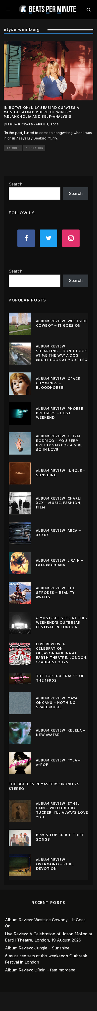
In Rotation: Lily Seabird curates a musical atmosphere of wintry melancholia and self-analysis (41, 112)
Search (15, 184)
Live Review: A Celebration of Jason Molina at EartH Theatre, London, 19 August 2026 (62, 653)
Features (13, 148)
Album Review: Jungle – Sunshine (37, 947)
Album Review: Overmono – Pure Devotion (55, 864)
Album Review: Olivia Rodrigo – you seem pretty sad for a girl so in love (59, 443)
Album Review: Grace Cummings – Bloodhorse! (58, 383)
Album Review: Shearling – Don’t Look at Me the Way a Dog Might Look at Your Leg (62, 353)
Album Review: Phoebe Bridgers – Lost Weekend (59, 413)
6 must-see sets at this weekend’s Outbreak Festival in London (61, 622)
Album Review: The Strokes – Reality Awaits (55, 592)
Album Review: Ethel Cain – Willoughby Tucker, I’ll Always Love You (62, 810)
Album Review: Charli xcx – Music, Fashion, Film (59, 502)
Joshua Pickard (18, 124)
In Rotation (34, 148)
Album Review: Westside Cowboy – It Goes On (62, 323)
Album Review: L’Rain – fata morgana (59, 562)
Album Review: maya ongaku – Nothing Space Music (56, 702)
